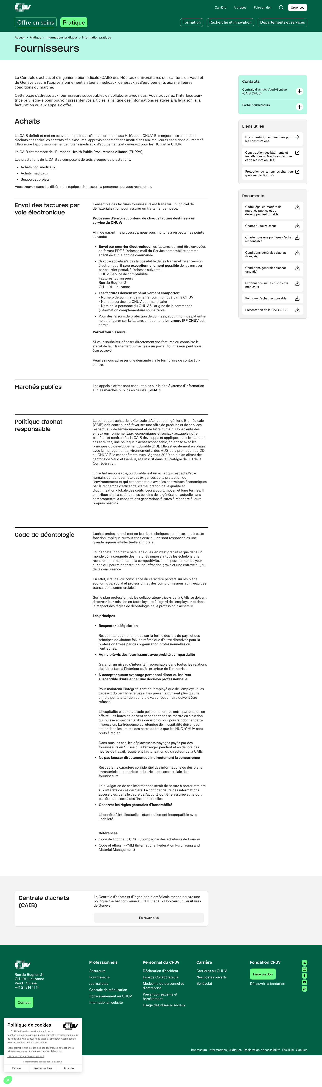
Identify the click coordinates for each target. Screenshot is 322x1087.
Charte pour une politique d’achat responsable (273, 239)
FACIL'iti (288, 1050)
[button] (272, 91)
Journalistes (98, 983)
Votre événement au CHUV (110, 996)
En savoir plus (149, 918)
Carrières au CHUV (211, 971)
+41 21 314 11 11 (27, 987)
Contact (24, 1002)
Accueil (20, 37)
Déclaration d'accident (160, 971)
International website (106, 1002)
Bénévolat (204, 983)
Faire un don (264, 974)
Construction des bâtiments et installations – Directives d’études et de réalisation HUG (274, 156)
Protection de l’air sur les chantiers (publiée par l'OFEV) (274, 173)
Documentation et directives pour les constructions (269, 139)
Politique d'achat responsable (274, 298)
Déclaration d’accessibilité (262, 1050)
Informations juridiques (225, 1050)
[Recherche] (281, 7)
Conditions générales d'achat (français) (271, 254)
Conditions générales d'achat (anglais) (270, 269)
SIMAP (154, 390)
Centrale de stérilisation (108, 990)
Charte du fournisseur (274, 226)
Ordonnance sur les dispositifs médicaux (271, 285)
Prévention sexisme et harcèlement (160, 996)
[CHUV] (23, 964)
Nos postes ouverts (211, 977)
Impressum (199, 1050)
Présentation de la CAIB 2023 (274, 310)
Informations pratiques (62, 37)
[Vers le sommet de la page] (313, 1078)
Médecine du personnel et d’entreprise (163, 985)
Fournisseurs (99, 977)
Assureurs (97, 971)
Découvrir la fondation (267, 983)
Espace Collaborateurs (161, 977)
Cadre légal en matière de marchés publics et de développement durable (274, 210)
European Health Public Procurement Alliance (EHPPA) (98, 152)
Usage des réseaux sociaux (164, 1005)
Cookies (301, 1050)
